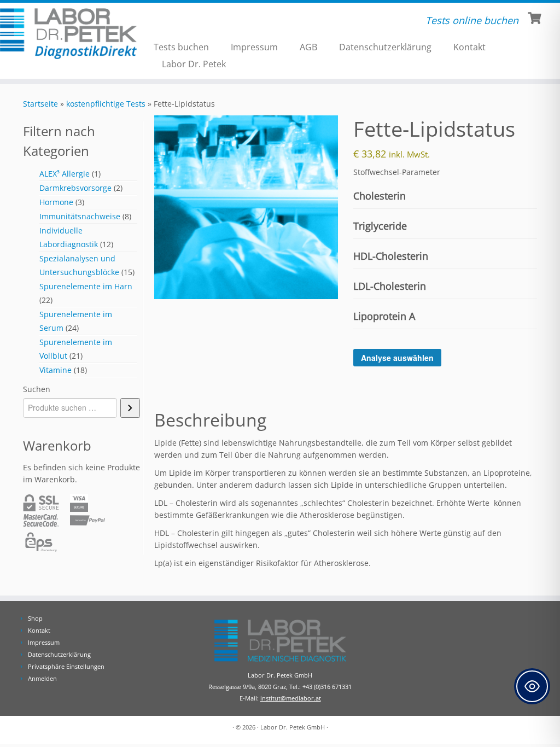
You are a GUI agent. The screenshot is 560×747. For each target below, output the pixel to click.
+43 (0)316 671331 (327, 686)
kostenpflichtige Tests (105, 103)
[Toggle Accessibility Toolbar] (532, 686)
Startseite (40, 103)
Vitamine (55, 370)
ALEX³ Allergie (64, 173)
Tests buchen (181, 47)
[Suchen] (130, 408)
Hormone (56, 202)
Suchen (36, 389)
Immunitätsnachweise (79, 216)
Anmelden (42, 678)
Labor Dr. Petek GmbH (292, 727)
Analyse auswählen (397, 357)
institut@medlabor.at (290, 698)
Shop (35, 618)
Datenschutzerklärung (385, 47)
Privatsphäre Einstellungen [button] (66, 666)
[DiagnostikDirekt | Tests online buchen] (65, 33)
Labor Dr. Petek (194, 64)
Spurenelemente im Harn (85, 286)
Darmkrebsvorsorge (75, 188)
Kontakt (469, 47)
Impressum (254, 47)
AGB (308, 47)
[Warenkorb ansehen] (536, 17)
